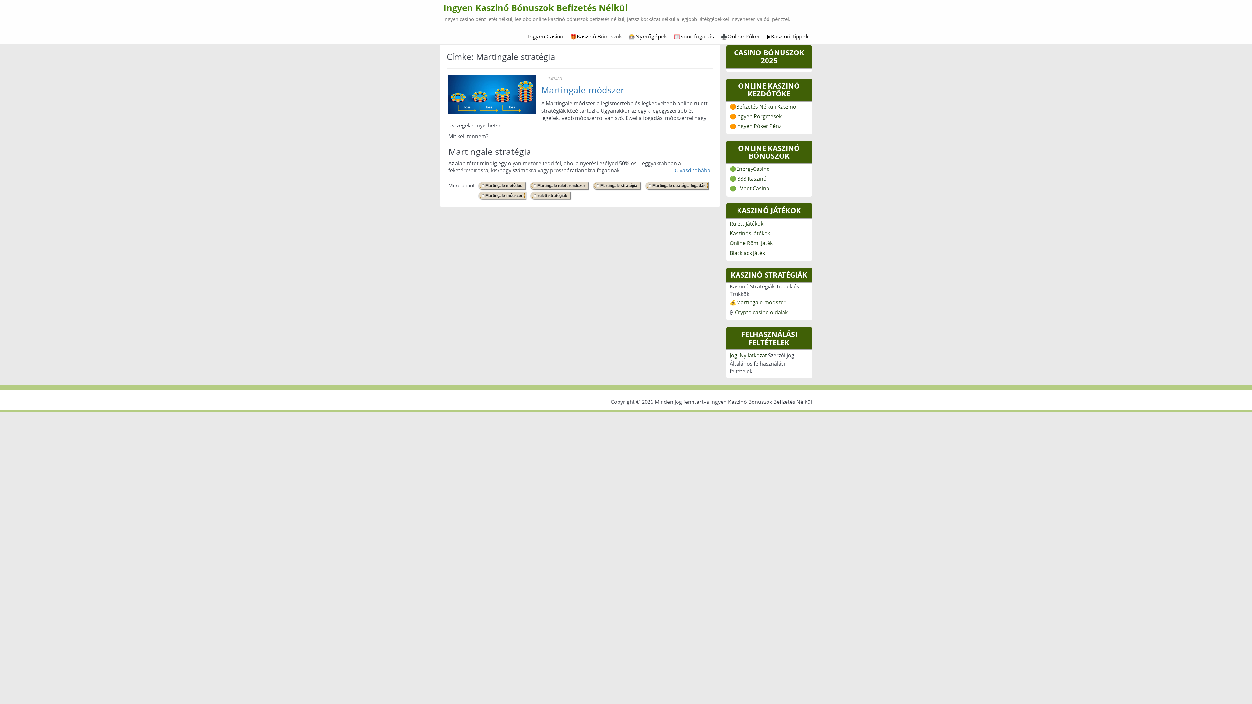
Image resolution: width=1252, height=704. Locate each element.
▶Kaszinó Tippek (788, 36)
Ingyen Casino (545, 36)
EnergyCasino (753, 168)
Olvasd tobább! (693, 170)
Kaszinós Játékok (750, 233)
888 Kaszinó (752, 178)
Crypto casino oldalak (761, 312)
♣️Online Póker (740, 36)
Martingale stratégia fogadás (679, 185)
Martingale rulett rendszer (561, 185)
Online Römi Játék (751, 243)
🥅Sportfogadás (694, 36)
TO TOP (626, 378)
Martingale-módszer (582, 90)
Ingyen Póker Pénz (758, 126)
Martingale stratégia (618, 185)
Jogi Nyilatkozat (748, 355)
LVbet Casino (753, 188)
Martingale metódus (503, 185)
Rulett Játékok (746, 223)
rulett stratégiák (552, 195)
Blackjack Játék (747, 253)
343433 (555, 78)
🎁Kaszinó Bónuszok (596, 36)
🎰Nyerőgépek (648, 36)
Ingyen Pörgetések (759, 116)
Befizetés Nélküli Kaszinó (766, 106)
